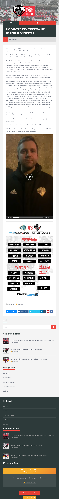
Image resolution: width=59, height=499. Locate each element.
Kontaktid (6, 424)
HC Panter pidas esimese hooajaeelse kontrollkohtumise (29, 359)
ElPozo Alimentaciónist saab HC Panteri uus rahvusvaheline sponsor (32, 340)
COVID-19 (6, 373)
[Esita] (8, 217)
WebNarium (36, 493)
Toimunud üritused (9, 382)
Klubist (5, 410)
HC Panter (11, 304)
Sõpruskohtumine (30, 482)
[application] (29, 176)
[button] (29, 177)
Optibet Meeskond (8, 415)
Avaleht (5, 406)
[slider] (28, 217)
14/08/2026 (15, 352)
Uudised (20, 304)
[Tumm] (48, 217)
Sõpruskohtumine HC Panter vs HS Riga (29, 478)
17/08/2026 (15, 342)
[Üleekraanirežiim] (51, 217)
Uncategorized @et (9, 386)
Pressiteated (7, 377)
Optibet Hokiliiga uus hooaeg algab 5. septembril (26, 349)
